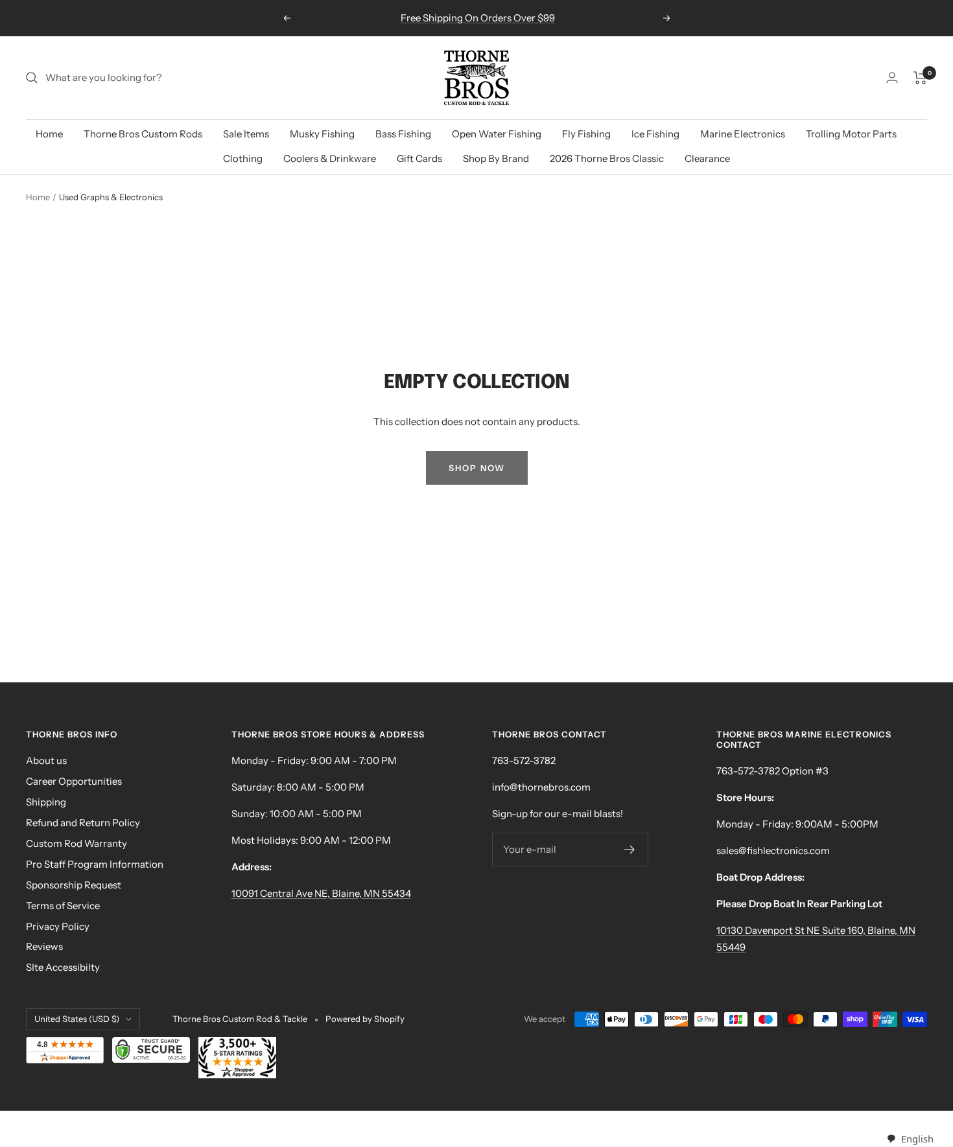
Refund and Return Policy (83, 823)
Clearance (707, 158)
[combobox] (910, 1139)
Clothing (243, 158)
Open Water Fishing (496, 134)
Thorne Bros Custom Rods (143, 134)
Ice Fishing (655, 134)
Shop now (477, 468)
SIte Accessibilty (63, 967)
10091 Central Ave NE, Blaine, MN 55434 (321, 893)
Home (49, 134)
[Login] (892, 77)
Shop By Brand (496, 158)
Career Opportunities (74, 781)
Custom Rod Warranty (76, 843)
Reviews (44, 946)
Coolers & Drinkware (329, 158)
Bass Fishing (403, 134)
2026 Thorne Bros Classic (607, 158)
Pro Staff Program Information (94, 864)
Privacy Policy (57, 926)
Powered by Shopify (365, 1019)
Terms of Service (63, 905)
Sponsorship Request (73, 885)
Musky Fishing (322, 134)
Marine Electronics (742, 134)
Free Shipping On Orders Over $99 (478, 18)
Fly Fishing (586, 134)
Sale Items (246, 134)
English (917, 1138)
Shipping (46, 802)
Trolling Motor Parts (851, 134)
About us (46, 760)
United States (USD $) (76, 1019)
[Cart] (920, 77)
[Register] (629, 849)
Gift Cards (419, 158)
